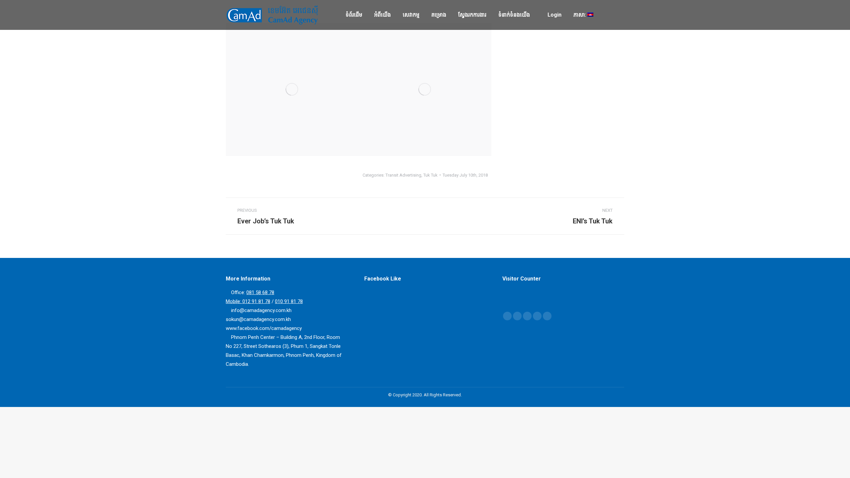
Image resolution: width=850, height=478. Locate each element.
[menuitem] (354, 15)
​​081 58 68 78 (260, 292)
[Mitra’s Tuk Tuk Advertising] (425, 89)
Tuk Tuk (430, 175)
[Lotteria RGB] (292, 89)
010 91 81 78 (289, 301)
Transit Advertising (403, 175)
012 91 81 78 (256, 301)
